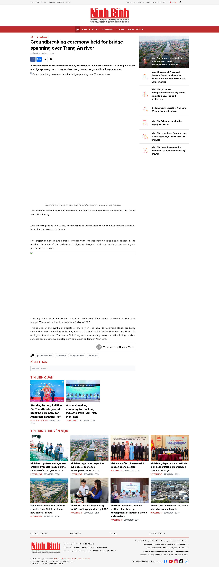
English (44, 2)
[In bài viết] (51, 59)
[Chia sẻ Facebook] (32, 59)
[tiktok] (181, 561)
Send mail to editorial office (156, 2)
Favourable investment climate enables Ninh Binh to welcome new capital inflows (47, 509)
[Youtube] (171, 561)
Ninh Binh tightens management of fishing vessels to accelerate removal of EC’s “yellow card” (48, 467)
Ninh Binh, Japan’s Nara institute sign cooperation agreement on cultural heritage (169, 467)
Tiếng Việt (34, 2)
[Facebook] (165, 561)
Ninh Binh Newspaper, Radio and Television (71, 559)
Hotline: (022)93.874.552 (135, 2)
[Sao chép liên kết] (45, 59)
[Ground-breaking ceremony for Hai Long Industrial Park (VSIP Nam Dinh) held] (83, 391)
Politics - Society (90, 29)
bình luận (39, 362)
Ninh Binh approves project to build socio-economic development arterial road (87, 467)
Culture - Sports (134, 29)
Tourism (119, 29)
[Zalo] (187, 561)
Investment (107, 29)
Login (174, 2)
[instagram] (176, 561)
